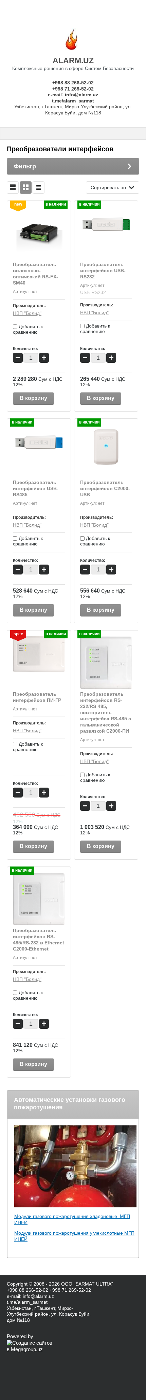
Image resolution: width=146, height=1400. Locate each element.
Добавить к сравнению (28, 329)
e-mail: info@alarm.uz (73, 94)
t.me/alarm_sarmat (73, 100)
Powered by (20, 1336)
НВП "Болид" (27, 313)
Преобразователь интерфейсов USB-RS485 (35, 488)
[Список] (13, 187)
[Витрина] (26, 187)
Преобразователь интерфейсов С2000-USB (105, 488)
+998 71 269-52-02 (73, 89)
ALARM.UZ (73, 60)
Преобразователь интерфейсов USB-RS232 (103, 270)
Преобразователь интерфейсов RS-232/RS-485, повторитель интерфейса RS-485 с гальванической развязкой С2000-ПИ (105, 712)
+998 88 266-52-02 (73, 82)
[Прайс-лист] (38, 187)
